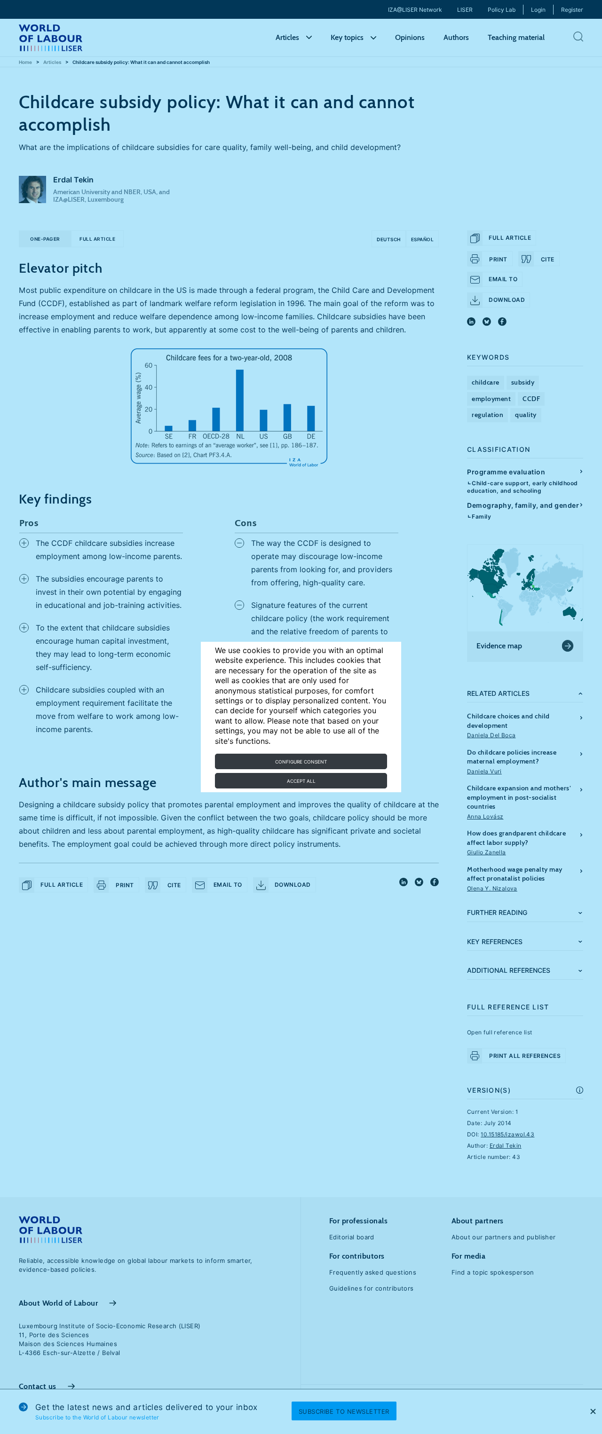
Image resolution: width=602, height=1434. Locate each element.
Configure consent (301, 761)
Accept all (301, 781)
